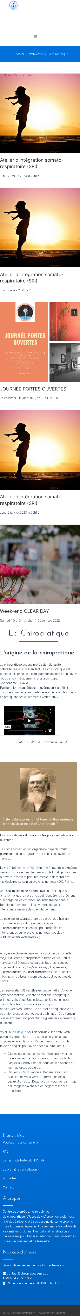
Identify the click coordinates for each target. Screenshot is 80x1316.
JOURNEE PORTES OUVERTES (33, 389)
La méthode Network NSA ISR (23, 1160)
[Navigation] (35, 36)
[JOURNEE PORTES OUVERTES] (40, 342)
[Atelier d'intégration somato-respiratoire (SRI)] (40, 227)
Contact (28, 75)
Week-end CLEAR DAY (24, 611)
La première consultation (20, 1169)
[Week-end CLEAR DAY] (40, 564)
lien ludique (18, 1032)
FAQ (6, 1151)
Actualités (10, 75)
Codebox (60, 1312)
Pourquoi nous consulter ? (20, 1142)
